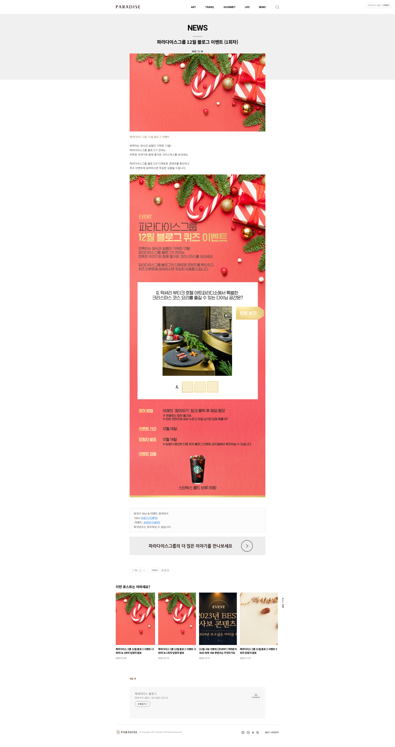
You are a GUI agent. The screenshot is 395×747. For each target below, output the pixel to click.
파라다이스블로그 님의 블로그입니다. (151, 697)
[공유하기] (140, 570)
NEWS (262, 7)
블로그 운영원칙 (272, 732)
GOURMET (230, 7)
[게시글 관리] (144, 570)
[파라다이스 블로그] (128, 7)
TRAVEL (209, 7)
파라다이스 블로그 (146, 693)
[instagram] (242, 732)
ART (193, 7)
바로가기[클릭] (149, 518)
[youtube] (248, 732)
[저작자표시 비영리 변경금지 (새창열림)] (165, 570)
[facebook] (253, 732)
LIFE (247, 7)
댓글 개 (133, 678)
